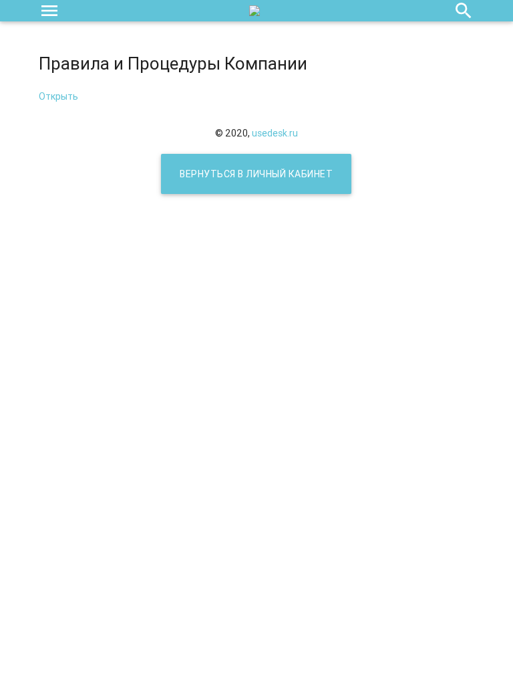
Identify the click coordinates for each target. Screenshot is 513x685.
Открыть (58, 96)
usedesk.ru (275, 133)
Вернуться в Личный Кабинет (256, 174)
